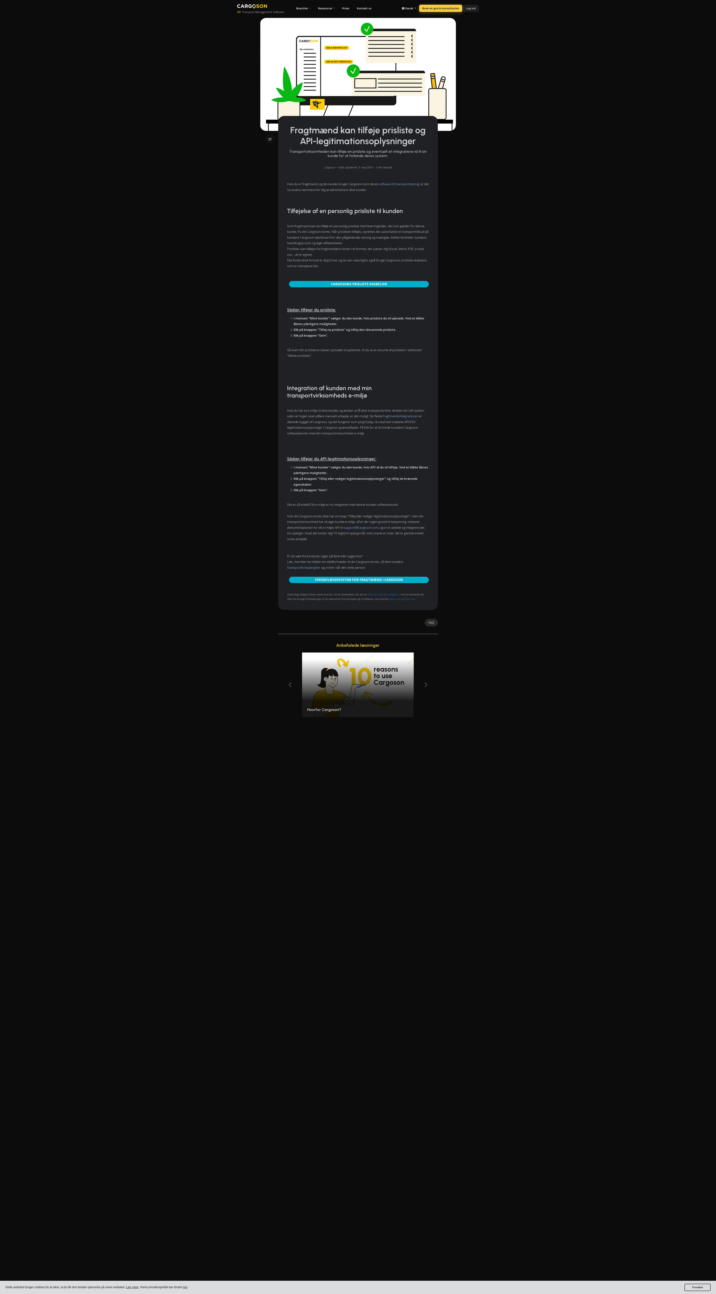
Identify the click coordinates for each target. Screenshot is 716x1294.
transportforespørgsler (303, 567)
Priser (345, 8)
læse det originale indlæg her (383, 594)
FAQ (431, 623)
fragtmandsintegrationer (400, 416)
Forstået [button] (697, 1287)
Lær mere (132, 1287)
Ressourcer (325, 8)
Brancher (302, 8)
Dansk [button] (409, 8)
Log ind (471, 8)
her (185, 1287)
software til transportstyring (399, 184)
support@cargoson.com (361, 527)
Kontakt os (364, 8)
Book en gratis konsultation (440, 8)
